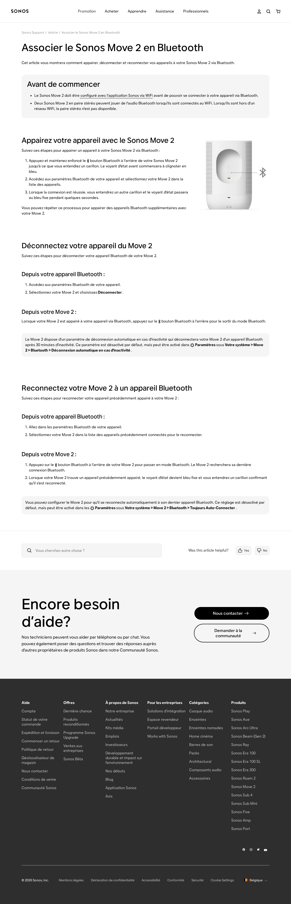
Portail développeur (164, 728)
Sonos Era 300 (243, 770)
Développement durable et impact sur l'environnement (123, 758)
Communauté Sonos (39, 787)
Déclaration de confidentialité (112, 880)
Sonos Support (33, 32)
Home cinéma (201, 736)
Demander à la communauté (228, 633)
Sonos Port (240, 828)
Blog (109, 779)
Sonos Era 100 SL (246, 761)
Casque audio (201, 711)
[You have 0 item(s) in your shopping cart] (278, 11)
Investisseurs (116, 744)
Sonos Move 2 (243, 786)
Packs (194, 753)
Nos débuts (115, 771)
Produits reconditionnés (76, 722)
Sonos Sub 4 (241, 795)
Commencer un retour (41, 741)
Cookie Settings (222, 880)
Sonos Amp (241, 820)
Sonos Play (240, 711)
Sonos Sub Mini (244, 803)
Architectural (200, 761)
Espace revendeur (163, 719)
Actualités (114, 719)
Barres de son (201, 744)
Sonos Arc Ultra (244, 728)
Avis (109, 796)
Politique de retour (38, 749)
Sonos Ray (240, 744)
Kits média (114, 728)
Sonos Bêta (73, 759)
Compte (29, 711)
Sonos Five (240, 812)
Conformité (175, 880)
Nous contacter (228, 613)
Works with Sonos (162, 736)
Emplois (112, 736)
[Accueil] (20, 11)
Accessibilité (151, 880)
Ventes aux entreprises (73, 748)
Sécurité (197, 880)
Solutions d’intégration (166, 711)
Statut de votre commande (35, 722)
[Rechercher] (268, 11)
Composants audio (205, 770)
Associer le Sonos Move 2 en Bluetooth (91, 32)
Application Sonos (120, 787)
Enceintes (197, 719)
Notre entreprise (119, 711)
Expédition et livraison (40, 732)
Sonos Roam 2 (243, 778)
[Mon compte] (259, 11)
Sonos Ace (240, 719)
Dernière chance (77, 711)
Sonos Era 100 (243, 753)
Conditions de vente (39, 779)
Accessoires (199, 778)
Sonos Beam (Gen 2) (248, 736)
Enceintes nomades (206, 728)
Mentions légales (71, 880)
